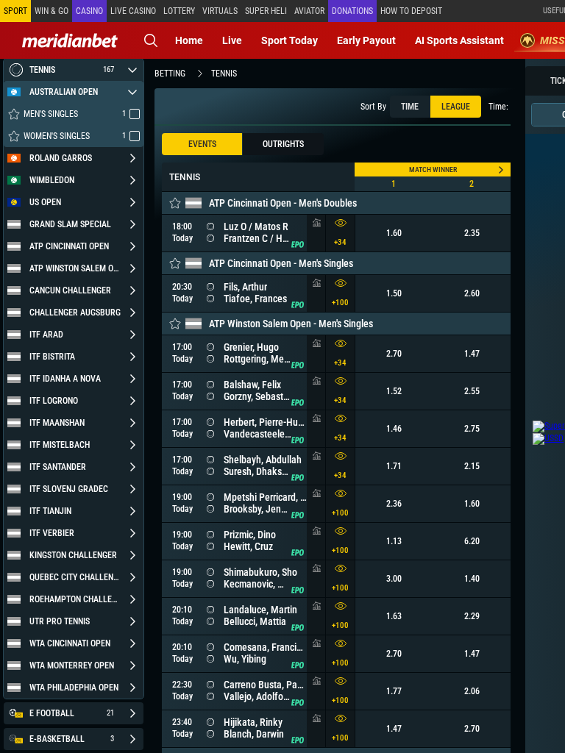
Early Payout (366, 40)
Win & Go (51, 11)
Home (189, 40)
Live (232, 40)
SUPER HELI (266, 11)
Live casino (133, 11)
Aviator (309, 11)
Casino (89, 11)
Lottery (179, 11)
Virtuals (220, 11)
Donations (352, 11)
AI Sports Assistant (459, 40)
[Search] (151, 40)
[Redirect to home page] (70, 40)
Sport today (289, 40)
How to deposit (411, 11)
